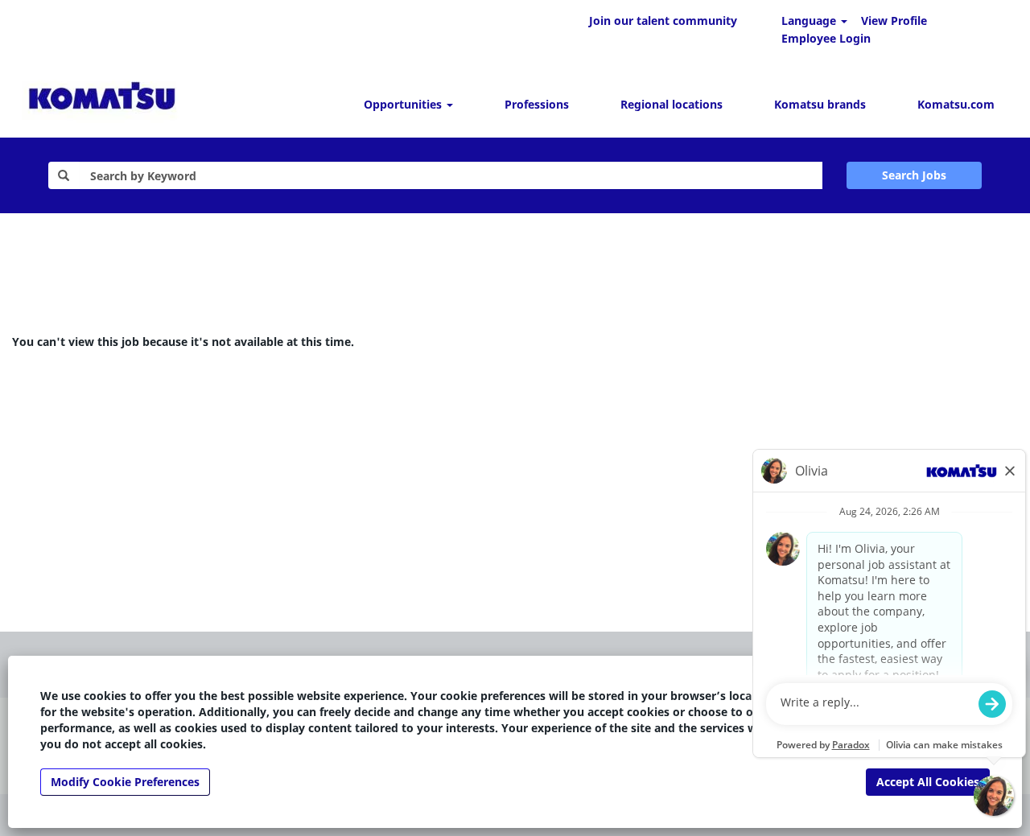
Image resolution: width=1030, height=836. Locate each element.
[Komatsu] (102, 99)
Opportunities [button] (404, 104)
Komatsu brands (820, 104)
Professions (537, 104)
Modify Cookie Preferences (125, 781)
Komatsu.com (956, 104)
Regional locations (671, 104)
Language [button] (810, 20)
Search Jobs (914, 175)
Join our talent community (663, 20)
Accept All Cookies (927, 781)
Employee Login (826, 38)
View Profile (894, 20)
